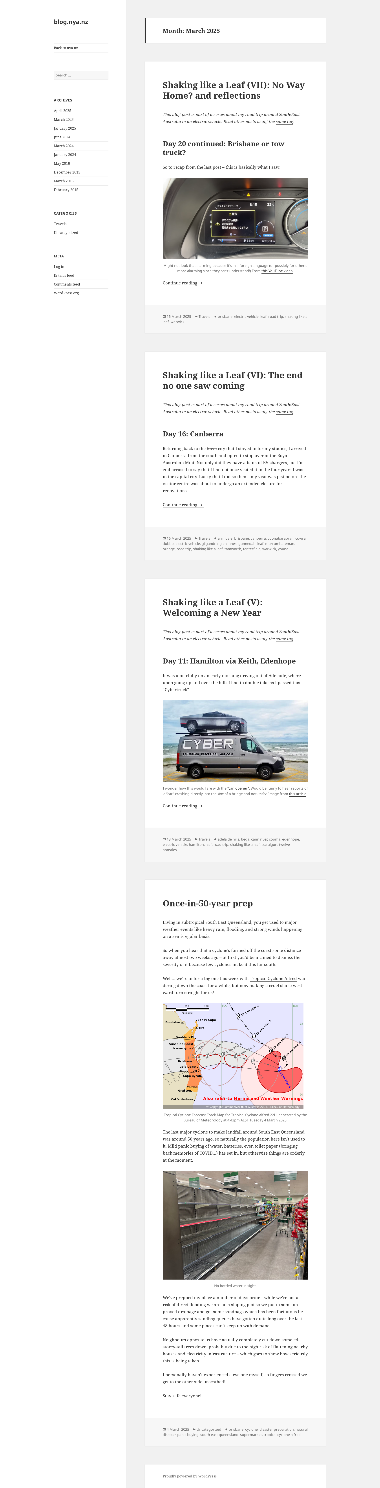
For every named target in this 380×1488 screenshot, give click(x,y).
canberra (258, 538)
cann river (259, 839)
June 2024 (62, 137)
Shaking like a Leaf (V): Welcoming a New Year (213, 607)
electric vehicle (246, 316)
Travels (60, 223)
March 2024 (64, 145)
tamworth (233, 548)
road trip (275, 316)
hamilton (196, 844)
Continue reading (183, 283)
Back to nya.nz (66, 47)
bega (245, 839)
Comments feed (67, 284)
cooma (274, 839)
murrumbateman (279, 543)
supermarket (251, 1434)
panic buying (188, 1434)
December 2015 (67, 172)
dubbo (168, 543)
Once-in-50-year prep (208, 903)
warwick (178, 321)
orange (169, 548)
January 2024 (65, 154)
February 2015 (66, 189)
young (283, 548)
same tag (284, 121)
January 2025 (65, 128)
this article (297, 793)
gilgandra (210, 543)
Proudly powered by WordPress (190, 1476)
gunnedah (247, 543)
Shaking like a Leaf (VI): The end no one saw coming (233, 380)
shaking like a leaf (208, 548)
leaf (263, 316)
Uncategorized (66, 232)
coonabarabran (281, 538)
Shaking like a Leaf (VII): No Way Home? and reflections (234, 90)
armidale (225, 538)
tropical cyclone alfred (282, 1434)
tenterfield (252, 548)
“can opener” (238, 788)
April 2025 (62, 110)
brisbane (225, 316)
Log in (59, 266)
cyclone (251, 1429)
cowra (300, 538)
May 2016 (62, 163)
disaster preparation (276, 1429)
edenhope (290, 839)
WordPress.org (66, 293)
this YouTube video (277, 270)
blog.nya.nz (71, 22)
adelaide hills (228, 839)
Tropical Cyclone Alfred (273, 978)
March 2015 (64, 181)
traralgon (269, 844)
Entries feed (64, 275)
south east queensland (219, 1434)
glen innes (228, 543)
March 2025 (64, 119)
